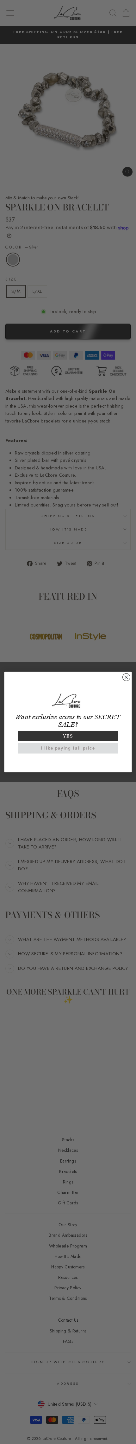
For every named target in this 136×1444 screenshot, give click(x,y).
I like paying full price (68, 748)
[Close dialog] (126, 677)
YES (68, 735)
